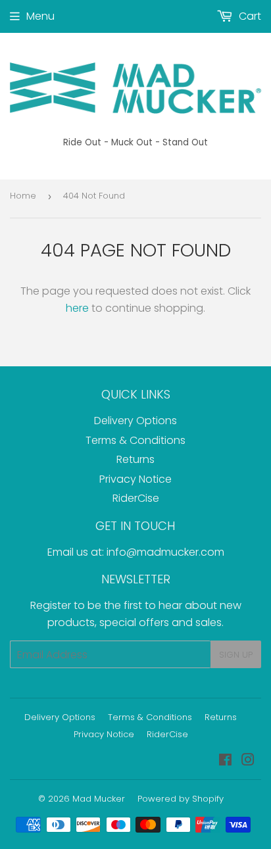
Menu (40, 16)
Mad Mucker (98, 798)
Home (23, 195)
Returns (135, 459)
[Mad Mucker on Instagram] (248, 761)
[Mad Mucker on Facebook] (225, 761)
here (77, 308)
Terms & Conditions (135, 440)
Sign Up (236, 654)
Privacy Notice (135, 479)
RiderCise (135, 498)
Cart (248, 16)
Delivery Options (135, 420)
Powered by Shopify (180, 798)
